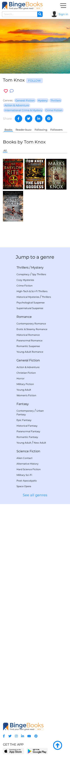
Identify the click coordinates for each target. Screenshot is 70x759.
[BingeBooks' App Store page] (13, 751)
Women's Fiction (26, 395)
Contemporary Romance (31, 323)
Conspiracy (23, 274)
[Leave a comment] (12, 91)
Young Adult (24, 389)
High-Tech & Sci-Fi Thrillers (32, 291)
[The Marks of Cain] (56, 174)
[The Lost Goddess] (34, 174)
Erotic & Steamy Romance (32, 329)
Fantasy (23, 404)
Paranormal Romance (29, 340)
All (5, 150)
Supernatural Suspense (30, 308)
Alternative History (27, 463)
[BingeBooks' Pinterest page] (36, 736)
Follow (34, 80)
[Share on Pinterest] (48, 118)
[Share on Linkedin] (38, 118)
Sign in (63, 14)
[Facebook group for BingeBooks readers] (4, 736)
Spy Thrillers (39, 274)
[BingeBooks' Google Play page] (37, 751)
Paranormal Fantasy (28, 431)
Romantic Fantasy (27, 437)
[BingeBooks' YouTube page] (29, 736)
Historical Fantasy (27, 425)
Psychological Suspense (31, 302)
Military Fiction (25, 384)
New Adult (40, 442)
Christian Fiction (26, 372)
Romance (24, 317)
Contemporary (25, 410)
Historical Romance (28, 334)
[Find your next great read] (22, 5)
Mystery (37, 267)
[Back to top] (57, 745)
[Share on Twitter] (28, 118)
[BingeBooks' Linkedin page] (22, 736)
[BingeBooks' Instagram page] (16, 736)
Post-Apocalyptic (27, 480)
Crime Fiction (24, 285)
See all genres (35, 495)
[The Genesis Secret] (13, 206)
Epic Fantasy (24, 420)
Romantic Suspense (28, 346)
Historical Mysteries (28, 296)
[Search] (40, 14)
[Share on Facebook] (18, 118)
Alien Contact (24, 458)
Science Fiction (28, 451)
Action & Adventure (28, 367)
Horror (20, 378)
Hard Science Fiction (29, 469)
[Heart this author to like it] (6, 91)
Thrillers (23, 267)
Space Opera (24, 486)
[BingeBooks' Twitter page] (9, 736)
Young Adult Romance (30, 351)
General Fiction (28, 360)
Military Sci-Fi (24, 474)
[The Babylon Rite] (13, 174)
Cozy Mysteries (25, 279)
